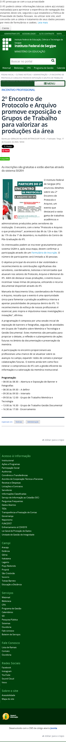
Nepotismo (7, 519)
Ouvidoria (6, 627)
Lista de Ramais (9, 647)
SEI (3, 616)
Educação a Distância (12, 584)
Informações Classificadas (14, 494)
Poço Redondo (9, 566)
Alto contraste (46, 33)
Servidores (7, 490)
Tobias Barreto (9, 580)
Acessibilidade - (29, 33)
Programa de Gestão (44, 68)
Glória (4, 554)
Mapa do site (8, 699)
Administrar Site (12, 33)
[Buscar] (53, 61)
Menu (51, 83)
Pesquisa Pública (10, 619)
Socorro (5, 577)
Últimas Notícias (24, 75)
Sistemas (6, 623)
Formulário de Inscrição (44, 252)
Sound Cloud (8, 678)
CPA (29, 68)
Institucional (8, 460)
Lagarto (5, 562)
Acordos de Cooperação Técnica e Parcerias (22, 479)
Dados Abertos (9, 505)
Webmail (6, 68)
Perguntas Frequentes (12, 501)
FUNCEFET (7, 523)
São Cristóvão (8, 573)
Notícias (19, 422)
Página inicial (7, 75)
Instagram (7, 671)
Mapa (59, 33)
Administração (40, 75)
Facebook (6, 667)
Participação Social (10, 468)
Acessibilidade (8, 695)
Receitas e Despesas (11, 482)
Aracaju (5, 547)
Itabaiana (6, 558)
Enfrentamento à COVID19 (14, 527)
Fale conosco (8, 630)
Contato (6, 651)
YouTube (6, 675)
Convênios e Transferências (15, 475)
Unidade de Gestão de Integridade (18, 534)
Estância (6, 551)
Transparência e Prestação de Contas (19, 512)
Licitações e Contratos (12, 486)
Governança (7, 516)
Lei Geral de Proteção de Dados (16, 531)
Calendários (7, 612)
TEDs (4, 508)
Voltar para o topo (54, 439)
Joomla (53, 728)
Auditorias (7, 471)
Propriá (5, 569)
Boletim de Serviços (11, 634)
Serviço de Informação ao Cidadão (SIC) (20, 497)
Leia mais (43, 22)
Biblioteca (18, 68)
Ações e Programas (11, 464)
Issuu (4, 682)
